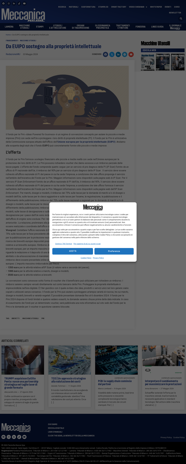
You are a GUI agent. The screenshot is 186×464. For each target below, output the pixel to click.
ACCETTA (72, 251)
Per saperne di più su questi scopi (87, 244)
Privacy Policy (98, 258)
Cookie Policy (86, 258)
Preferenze (114, 251)
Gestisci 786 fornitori (63, 244)
